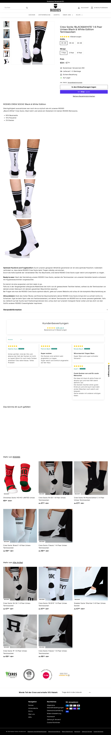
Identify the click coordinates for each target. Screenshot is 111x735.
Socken (32, 15)
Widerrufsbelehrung (54, 713)
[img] (12, 346)
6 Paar (79, 53)
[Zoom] (33, 43)
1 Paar (63, 53)
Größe (62, 39)
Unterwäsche (44, 15)
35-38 (63, 43)
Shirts (57, 15)
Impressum (51, 716)
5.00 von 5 (60, 328)
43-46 (79, 43)
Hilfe (78, 15)
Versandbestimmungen (75, 82)
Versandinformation (12, 310)
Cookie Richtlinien (53, 722)
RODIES (16, 457)
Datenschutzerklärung (55, 710)
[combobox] (16, 8)
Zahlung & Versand (54, 719)
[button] (65, 37)
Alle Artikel (18, 562)
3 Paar (71, 53)
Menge (63, 49)
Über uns (67, 15)
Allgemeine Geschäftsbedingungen (55, 706)
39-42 (71, 43)
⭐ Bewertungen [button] (109, 369)
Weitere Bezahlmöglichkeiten (84, 96)
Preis (62, 59)
